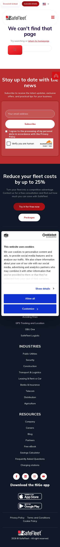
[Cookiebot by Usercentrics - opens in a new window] (42, 236)
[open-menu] (52, 17)
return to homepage (38, 41)
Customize (28, 308)
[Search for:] (30, 48)
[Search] (15, 50)
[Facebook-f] (16, 476)
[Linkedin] (25, 476)
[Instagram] (34, 476)
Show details (43, 288)
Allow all (30, 298)
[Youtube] (43, 476)
